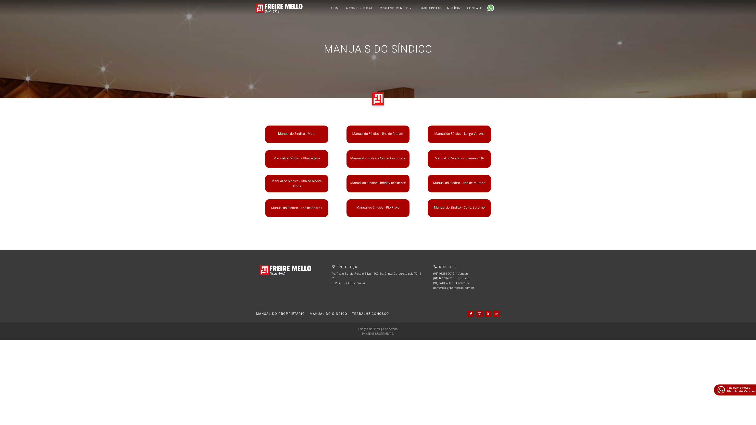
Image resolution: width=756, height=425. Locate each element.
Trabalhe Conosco (370, 314)
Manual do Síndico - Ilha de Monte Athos (296, 183)
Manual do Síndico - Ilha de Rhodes (378, 133)
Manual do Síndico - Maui (296, 133)
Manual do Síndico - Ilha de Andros (296, 208)
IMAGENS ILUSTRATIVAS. (378, 333)
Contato (475, 8)
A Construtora (359, 8)
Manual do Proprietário (280, 314)
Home (335, 8)
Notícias (454, 8)
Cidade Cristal (429, 8)
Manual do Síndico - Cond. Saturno (459, 207)
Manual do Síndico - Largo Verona (459, 133)
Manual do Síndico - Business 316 (459, 158)
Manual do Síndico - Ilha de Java (296, 158)
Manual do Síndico (328, 314)
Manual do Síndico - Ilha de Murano (459, 183)
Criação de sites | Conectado (378, 329)
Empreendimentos (393, 8)
